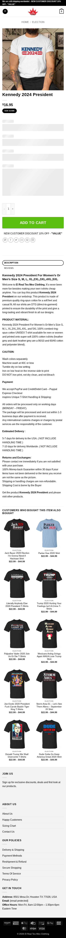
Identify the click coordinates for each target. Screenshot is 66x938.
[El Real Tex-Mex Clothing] (33, 11)
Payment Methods (12, 855)
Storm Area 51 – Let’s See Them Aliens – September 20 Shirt (49, 706)
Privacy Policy (10, 879)
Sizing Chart (9, 825)
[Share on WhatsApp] (5, 240)
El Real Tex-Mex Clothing (37, 934)
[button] (5, 11)
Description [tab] (11, 263)
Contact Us (8, 831)
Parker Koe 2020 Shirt (49, 553)
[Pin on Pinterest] (27, 240)
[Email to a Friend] (21, 240)
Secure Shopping (11, 867)
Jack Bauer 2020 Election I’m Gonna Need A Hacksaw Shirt (17, 556)
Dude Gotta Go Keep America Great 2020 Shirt (49, 755)
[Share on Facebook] (10, 240)
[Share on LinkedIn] (32, 240)
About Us (7, 813)
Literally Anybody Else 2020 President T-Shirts (17, 604)
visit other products (12, 496)
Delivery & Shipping (13, 849)
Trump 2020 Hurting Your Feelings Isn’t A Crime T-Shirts (49, 606)
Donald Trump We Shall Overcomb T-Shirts (16, 755)
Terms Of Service (11, 873)
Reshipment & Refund (14, 861)
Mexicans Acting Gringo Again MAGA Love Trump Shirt (49, 656)
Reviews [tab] (9, 268)
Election (38, 22)
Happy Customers (12, 819)
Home (25, 22)
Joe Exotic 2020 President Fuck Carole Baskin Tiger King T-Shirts (17, 706)
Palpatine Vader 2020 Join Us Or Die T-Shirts (17, 655)
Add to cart (33, 223)
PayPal (18, 389)
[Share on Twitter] (16, 240)
